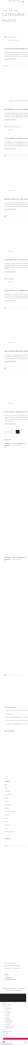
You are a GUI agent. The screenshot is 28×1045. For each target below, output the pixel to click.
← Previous (7, 432)
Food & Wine (7, 804)
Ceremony (7, 791)
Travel (6, 828)
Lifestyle (6, 808)
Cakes (6, 788)
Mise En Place (9, 1028)
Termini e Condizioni (10, 979)
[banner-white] (13, 688)
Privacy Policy (8, 977)
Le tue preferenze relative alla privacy (14, 1041)
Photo (16, 40)
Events (6, 798)
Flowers (6, 801)
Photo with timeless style (16, 412)
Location (12, 40)
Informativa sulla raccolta (6, 1043)
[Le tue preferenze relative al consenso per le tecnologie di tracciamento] (25, 1042)
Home (5, 10)
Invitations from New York (16, 351)
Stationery (7, 825)
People (6, 818)
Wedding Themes (9, 831)
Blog (11, 101)
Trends (10, 10)
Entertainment (8, 794)
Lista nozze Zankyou (9, 811)
